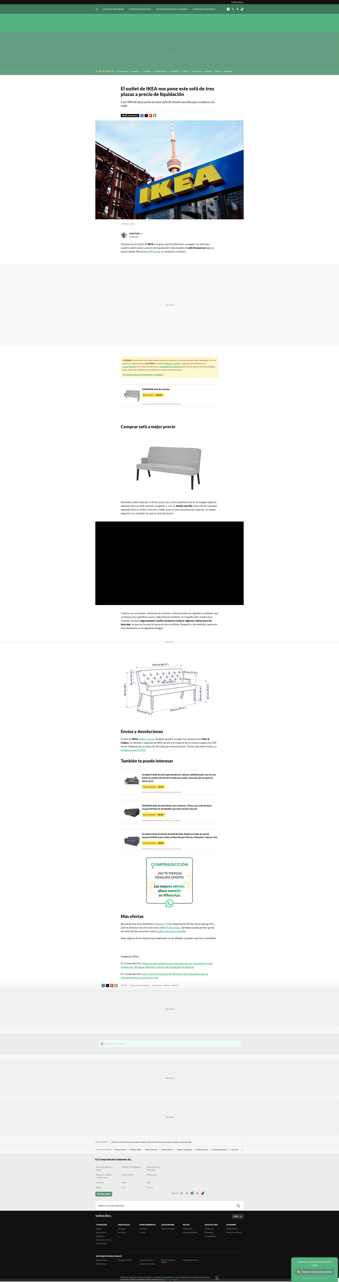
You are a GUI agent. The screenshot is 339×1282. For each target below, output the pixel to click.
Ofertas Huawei (151, 1150)
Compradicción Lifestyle (170, 366)
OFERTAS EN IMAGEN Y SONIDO (172, 9)
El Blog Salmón (232, 1229)
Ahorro (150, 1187)
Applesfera (100, 1236)
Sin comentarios (131, 116)
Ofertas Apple (135, 1150)
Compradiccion (210, 1236)
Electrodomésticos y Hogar (104, 1168)
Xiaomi (217, 71)
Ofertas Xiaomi (120, 1150)
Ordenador (228, 71)
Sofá (176, 985)
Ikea (168, 985)
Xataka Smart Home (104, 1240)
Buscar (238, 1205)
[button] (135, 233)
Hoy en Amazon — (153, 787)
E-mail (154, 115)
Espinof (142, 1232)
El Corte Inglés (122, 71)
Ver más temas (104, 1194)
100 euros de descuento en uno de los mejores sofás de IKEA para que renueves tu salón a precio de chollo (151, 1142)
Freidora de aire (161, 71)
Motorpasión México (191, 1260)
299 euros (154, 251)
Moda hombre (127, 1175)
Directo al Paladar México (168, 1261)
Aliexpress (136, 71)
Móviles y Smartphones (131, 1167)
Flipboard (150, 115)
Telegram (228, 9)
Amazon (208, 71)
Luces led (234, 1150)
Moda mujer (152, 1175)
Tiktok (242, 9)
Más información (171, 1279)
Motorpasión (188, 1229)
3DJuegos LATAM (125, 1260)
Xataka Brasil (101, 1264)
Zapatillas (147, 71)
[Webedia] (237, 2)
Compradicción (129, 366)
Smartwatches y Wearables (153, 1168)
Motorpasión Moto (190, 1232)
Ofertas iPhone (167, 1150)
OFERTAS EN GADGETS (204, 9)
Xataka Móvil (101, 1232)
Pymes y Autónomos (234, 1232)
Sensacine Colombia (147, 1264)
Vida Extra (122, 1232)
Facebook (237, 9)
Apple (124, 1182)
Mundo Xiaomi (101, 1244)
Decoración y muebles (140, 985)
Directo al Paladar (168, 1229)
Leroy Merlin (196, 71)
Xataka (99, 1229)
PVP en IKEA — (153, 395)
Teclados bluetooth (219, 1150)
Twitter (232, 9)
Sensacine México (146, 1260)
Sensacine (143, 1229)
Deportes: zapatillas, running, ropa (104, 1176)
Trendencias (157, 985)
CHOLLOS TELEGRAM (113, 9)
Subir (235, 1216)
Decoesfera (209, 1232)
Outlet (185, 71)
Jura (123, 1187)
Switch (99, 1187)
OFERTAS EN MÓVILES (140, 9)
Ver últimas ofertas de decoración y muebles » (143, 374)
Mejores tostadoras (184, 1150)
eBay (149, 1182)
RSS (197, 1193)
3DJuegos (122, 1229)
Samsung (99, 1182)
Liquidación (174, 71)
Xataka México (102, 1260)
